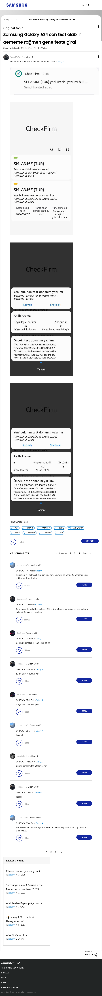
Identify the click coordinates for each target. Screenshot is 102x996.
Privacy (5, 973)
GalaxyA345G (78, 528)
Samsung (47, 533)
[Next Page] (61, 852)
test (61, 533)
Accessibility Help (10, 963)
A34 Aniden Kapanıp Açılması (23, 903)
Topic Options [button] (94, 26)
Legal (4, 978)
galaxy (61, 528)
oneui (17, 533)
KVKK (3, 982)
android (30, 528)
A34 (16, 528)
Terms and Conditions (12, 968)
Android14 (46, 528)
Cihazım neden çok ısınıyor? (22, 871)
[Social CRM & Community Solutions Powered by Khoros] (91, 953)
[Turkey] (16, 5)
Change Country (9, 987)
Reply (84, 585)
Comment (90, 541)
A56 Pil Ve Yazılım (16, 935)
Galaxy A (60, 61)
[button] (94, 56)
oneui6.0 (31, 533)
